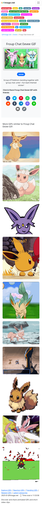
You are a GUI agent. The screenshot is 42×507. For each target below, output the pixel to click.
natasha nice (19, 18)
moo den (27, 8)
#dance (7, 160)
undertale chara (7, 30)
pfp (20, 8)
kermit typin (6, 8)
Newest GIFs (6, 493)
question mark (14, 15)
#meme (7, 153)
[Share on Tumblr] (14, 103)
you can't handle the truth (19, 11)
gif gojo (4, 11)
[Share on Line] (34, 103)
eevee (21, 74)
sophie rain (34, 11)
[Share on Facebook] (8, 98)
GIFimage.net (6, 35)
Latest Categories (20, 493)
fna (24, 30)
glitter (4, 15)
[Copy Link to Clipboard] (24, 109)
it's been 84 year (33, 21)
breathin (36, 8)
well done (24, 24)
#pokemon (8, 199)
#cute (7, 440)
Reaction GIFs (18, 490)
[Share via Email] (18, 109)
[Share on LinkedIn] (34, 98)
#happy (7, 156)
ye (17, 27)
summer (15, 24)
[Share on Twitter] (14, 98)
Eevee (15, 35)
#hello (7, 338)
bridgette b (6, 24)
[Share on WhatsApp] (27, 98)
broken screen (25, 27)
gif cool (18, 30)
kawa (15, 8)
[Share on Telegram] (21, 103)
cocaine (22, 21)
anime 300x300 (7, 18)
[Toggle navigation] (38, 3)
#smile (7, 403)
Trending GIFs (31, 490)
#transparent (9, 228)
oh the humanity (7, 27)
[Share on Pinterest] (21, 98)
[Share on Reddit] (8, 103)
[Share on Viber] (27, 103)
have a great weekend (9, 21)
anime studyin (26, 15)
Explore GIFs (6, 490)
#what (7, 273)
